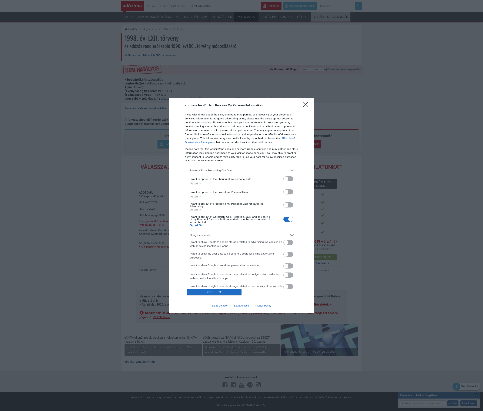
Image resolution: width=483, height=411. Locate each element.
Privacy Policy (263, 305)
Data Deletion (220, 305)
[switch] (288, 178)
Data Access (241, 305)
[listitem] (241, 171)
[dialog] (241, 205)
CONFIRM (214, 292)
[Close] (306, 105)
